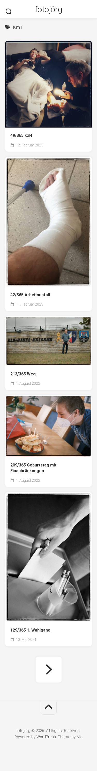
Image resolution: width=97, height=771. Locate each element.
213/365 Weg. (23, 374)
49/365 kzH (21, 135)
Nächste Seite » (49, 670)
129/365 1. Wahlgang (30, 630)
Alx (79, 737)
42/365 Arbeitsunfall (30, 294)
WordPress (46, 737)
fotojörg (48, 9)
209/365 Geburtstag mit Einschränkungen (33, 468)
